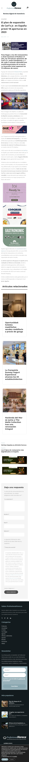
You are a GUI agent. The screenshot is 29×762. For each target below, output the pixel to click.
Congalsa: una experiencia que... (16, 713)
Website (6, 531)
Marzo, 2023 (3, 36)
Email (6, 522)
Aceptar (5, 759)
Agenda (3, 634)
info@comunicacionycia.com (17, 574)
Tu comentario (8, 499)
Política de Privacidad (13, 578)
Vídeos (3, 643)
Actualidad (3, 19)
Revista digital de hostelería (14, 14)
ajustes (15, 756)
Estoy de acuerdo (10, 547)
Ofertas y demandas (7, 636)
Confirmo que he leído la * (14, 679)
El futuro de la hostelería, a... (17, 723)
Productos (4, 626)
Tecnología (4, 632)
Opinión (4, 637)
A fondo (4, 630)
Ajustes (12, 759)
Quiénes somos (8, 743)
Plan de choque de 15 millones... (15, 702)
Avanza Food (18, 71)
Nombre (6, 514)
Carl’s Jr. (25, 150)
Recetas (4, 639)
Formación (4, 641)
